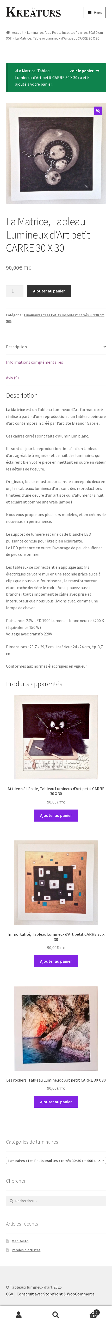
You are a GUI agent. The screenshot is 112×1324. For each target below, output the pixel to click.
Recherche (55, 1315)
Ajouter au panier (49, 290)
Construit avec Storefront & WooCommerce (56, 1294)
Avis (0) (12, 377)
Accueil (17, 32)
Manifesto (20, 1241)
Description (16, 346)
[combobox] (56, 1160)
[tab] (56, 347)
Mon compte (18, 1315)
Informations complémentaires (34, 362)
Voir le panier (82, 70)
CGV (9, 1294)
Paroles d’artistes (26, 1250)
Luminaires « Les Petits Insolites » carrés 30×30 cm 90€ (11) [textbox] (54, 1160)
